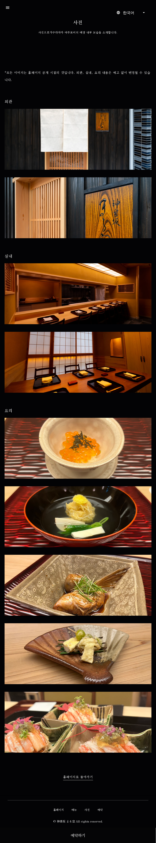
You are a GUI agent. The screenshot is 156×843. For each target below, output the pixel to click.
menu (7, 7)
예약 (100, 810)
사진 (87, 810)
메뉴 (74, 810)
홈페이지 (58, 810)
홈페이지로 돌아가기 (78, 777)
